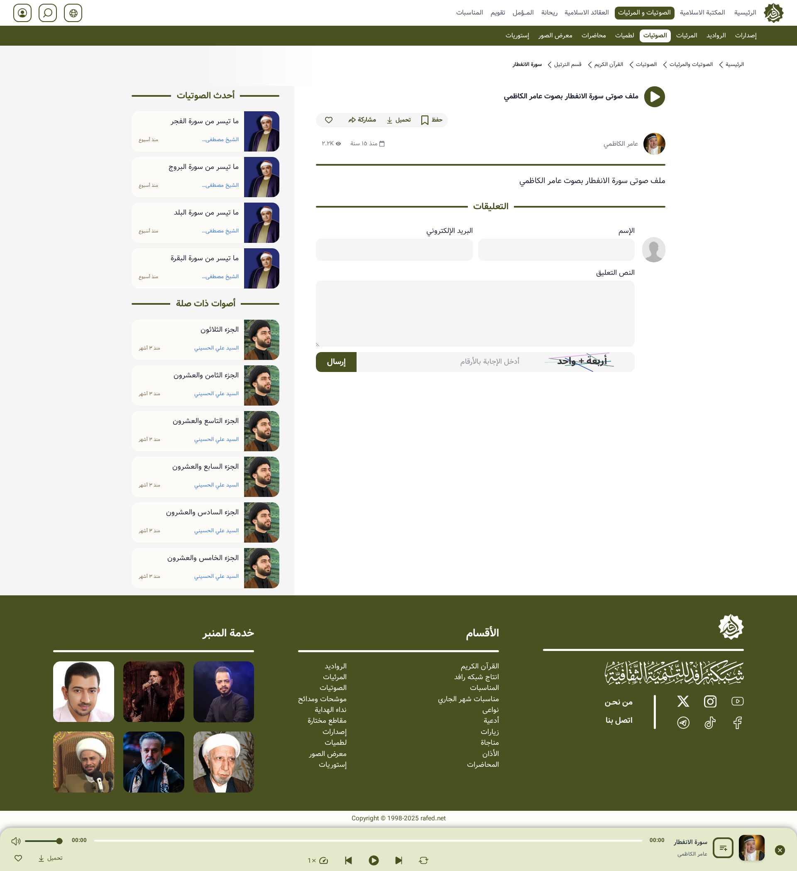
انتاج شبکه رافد (476, 677)
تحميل (403, 120)
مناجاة (490, 743)
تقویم (498, 12)
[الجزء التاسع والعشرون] (262, 431)
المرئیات (686, 36)
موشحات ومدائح (322, 699)
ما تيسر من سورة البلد (206, 213)
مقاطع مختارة (327, 721)
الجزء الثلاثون (219, 330)
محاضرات (594, 36)
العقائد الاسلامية (587, 12)
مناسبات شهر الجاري (468, 699)
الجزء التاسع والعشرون (205, 421)
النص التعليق (615, 273)
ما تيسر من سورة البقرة (204, 258)
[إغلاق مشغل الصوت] (780, 850)
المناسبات (469, 12)
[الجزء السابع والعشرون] (262, 477)
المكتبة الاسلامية (702, 12)
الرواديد (716, 36)
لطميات (624, 36)
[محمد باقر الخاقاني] (153, 691)
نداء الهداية (331, 710)
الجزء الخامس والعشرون (202, 558)
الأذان (490, 754)
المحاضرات (483, 765)
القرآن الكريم (480, 666)
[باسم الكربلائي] (153, 762)
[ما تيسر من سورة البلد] (262, 223)
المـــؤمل (523, 12)
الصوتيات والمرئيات (691, 65)
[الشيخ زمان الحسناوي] (83, 762)
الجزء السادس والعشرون (202, 512)
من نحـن (619, 702)
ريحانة (549, 12)
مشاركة (367, 120)
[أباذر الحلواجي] (83, 691)
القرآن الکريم (608, 65)
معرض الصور (555, 36)
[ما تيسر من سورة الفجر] (262, 131)
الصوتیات (655, 36)
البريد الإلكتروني (449, 231)
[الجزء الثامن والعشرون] (262, 385)
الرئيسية (745, 12)
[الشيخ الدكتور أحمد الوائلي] (223, 762)
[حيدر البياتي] (223, 691)
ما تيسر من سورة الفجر (204, 121)
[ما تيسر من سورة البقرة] (262, 268)
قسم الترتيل (568, 65)
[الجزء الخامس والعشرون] (262, 568)
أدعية (491, 721)
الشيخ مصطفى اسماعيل (221, 141)
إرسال (336, 362)
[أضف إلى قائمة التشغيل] (723, 847)
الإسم (627, 231)
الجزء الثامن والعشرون (206, 375)
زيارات (490, 732)
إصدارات (746, 36)
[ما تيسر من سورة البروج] (262, 177)
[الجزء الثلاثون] (262, 340)
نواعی (490, 710)
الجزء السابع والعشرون (205, 467)
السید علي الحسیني (216, 348)
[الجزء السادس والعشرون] (262, 522)
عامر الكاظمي (621, 144)
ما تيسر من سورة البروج (203, 167)
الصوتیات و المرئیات (644, 12)
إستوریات (517, 36)
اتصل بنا (619, 720)
